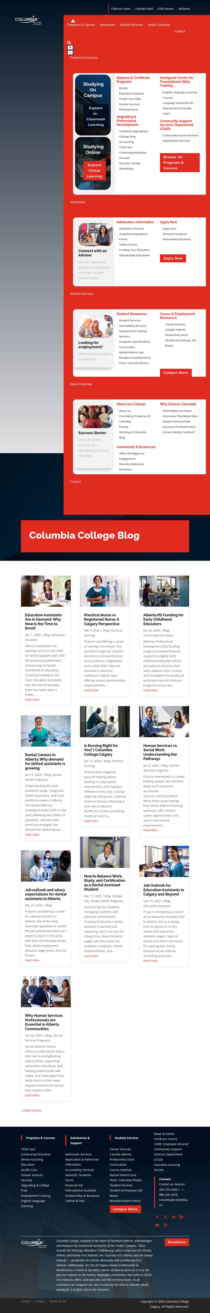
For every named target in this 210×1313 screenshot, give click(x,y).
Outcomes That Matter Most (180, 416)
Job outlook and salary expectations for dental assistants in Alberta (46, 894)
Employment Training (35, 1196)
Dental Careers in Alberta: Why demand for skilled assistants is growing (45, 761)
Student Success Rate (176, 421)
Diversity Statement (131, 464)
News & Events (164, 1134)
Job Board (184, 8)
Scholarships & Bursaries (134, 255)
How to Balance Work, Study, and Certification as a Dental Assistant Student (104, 883)
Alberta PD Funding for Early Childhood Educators (163, 619)
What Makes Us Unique (177, 410)
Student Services (130, 320)
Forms (123, 239)
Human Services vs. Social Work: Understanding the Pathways (160, 752)
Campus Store (175, 373)
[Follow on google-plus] (182, 1217)
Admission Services (78, 1154)
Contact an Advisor (172, 1184)
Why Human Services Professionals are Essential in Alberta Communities (44, 1022)
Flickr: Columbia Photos (134, 363)
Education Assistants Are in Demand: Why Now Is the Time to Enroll (43, 621)
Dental (123, 88)
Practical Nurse (128, 109)
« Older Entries (31, 1110)
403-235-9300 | (170, 1189)
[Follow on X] (165, 1217)
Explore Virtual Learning (94, 170)
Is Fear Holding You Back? (179, 432)
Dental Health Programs (107, 901)
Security (26, 1180)
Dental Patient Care (131, 352)
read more (32, 699)
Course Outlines (121, 1170)
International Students (177, 239)
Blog (122, 437)
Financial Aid (74, 1185)
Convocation (127, 347)
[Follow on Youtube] (157, 1225)
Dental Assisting (32, 1159)
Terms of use (57, 1301)
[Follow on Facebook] (157, 1217)
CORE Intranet (165, 8)
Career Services (120, 1149)
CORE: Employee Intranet (171, 1144)
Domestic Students (175, 234)
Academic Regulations (133, 234)
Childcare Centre (120, 8)
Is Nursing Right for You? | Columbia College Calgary (101, 750)
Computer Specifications (134, 341)
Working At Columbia (132, 432)
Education (28, 1164)
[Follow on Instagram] (165, 1225)
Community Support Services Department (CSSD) (168, 1154)
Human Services (129, 104)
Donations (125, 469)
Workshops (126, 168)
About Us (125, 410)
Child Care (28, 1149)
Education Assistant (131, 93)
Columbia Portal (144, 8)
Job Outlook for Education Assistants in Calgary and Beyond (163, 889)
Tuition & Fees (128, 244)
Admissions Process (131, 228)
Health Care (29, 1170)
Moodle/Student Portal (125, 1201)
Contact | (28, 1301)
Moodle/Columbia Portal (135, 357)
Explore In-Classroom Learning (96, 116)
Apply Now (170, 228)
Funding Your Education (134, 249)
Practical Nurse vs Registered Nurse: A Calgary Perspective (102, 619)
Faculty (123, 426)
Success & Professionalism (179, 426)
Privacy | (42, 1301)
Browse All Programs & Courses (173, 162)
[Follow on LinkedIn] (173, 1217)
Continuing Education (158, 635)
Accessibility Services (132, 325)
